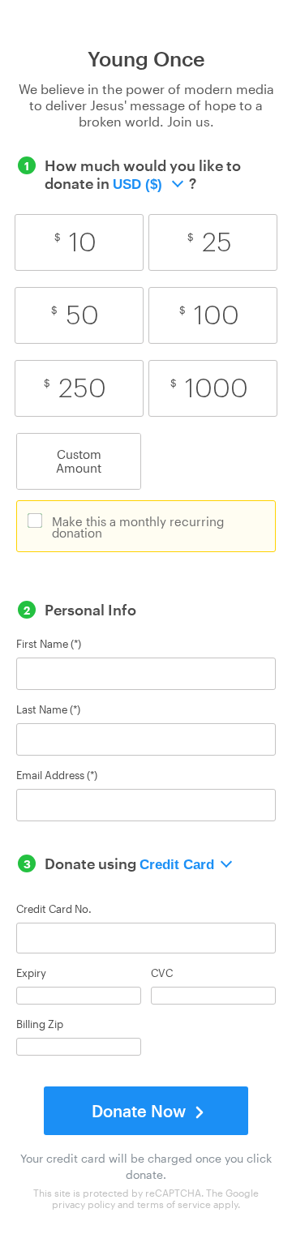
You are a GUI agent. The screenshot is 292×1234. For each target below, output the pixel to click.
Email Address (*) (56, 775)
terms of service (174, 1204)
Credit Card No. (54, 909)
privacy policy (83, 1204)
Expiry (31, 973)
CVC (162, 973)
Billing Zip (39, 1024)
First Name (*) (48, 644)
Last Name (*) (48, 710)
